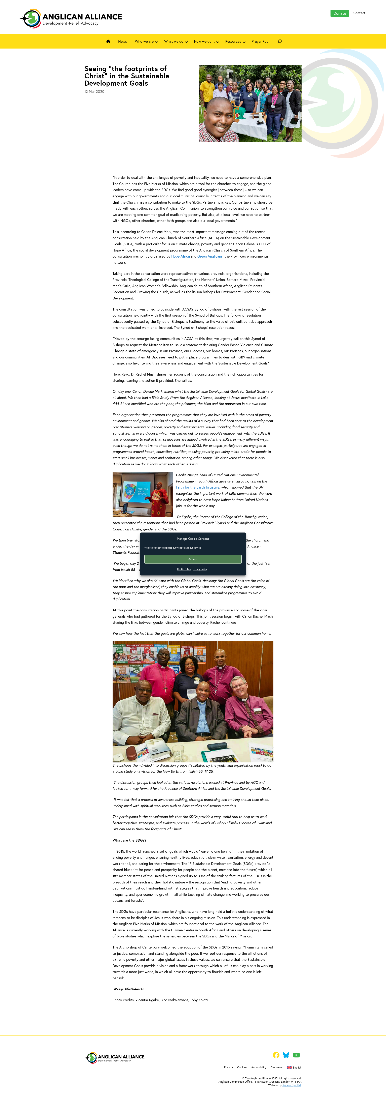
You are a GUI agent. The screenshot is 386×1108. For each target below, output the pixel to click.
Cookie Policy (184, 569)
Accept (193, 559)
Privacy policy (200, 569)
